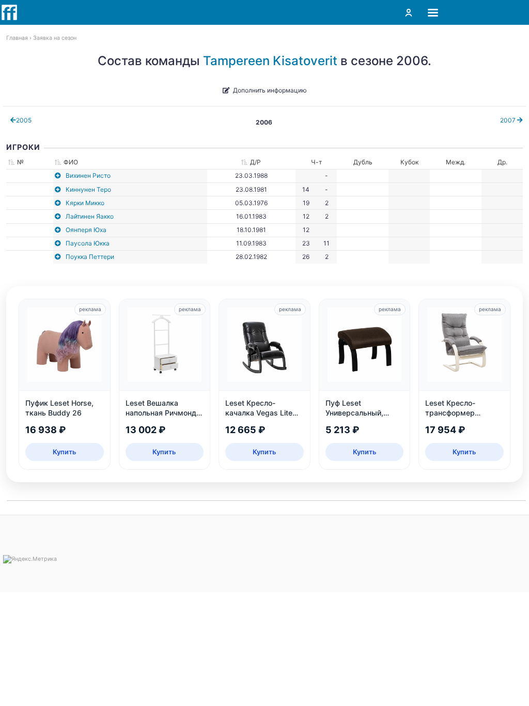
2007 (508, 120)
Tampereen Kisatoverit (270, 60)
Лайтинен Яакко (90, 216)
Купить (64, 452)
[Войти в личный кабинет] (408, 12)
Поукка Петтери (90, 256)
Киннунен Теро (88, 189)
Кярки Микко (85, 203)
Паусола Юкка (88, 243)
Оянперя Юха (86, 230)
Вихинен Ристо (88, 175)
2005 (24, 120)
